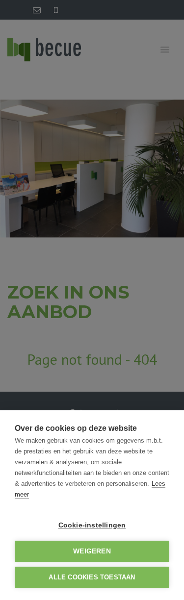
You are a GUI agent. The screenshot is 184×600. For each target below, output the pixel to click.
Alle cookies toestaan (92, 577)
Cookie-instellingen (92, 525)
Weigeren (92, 551)
